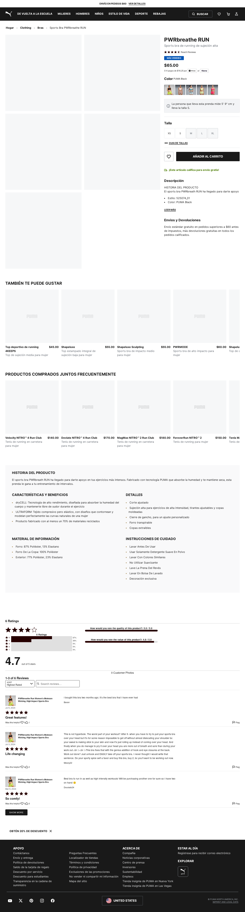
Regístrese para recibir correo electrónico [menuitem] (204, 853)
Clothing (25, 27)
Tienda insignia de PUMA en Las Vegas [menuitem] (147, 885)
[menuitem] (35, 14)
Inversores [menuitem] (129, 867)
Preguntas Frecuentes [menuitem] (82, 853)
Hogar (10, 27)
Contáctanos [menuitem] (21, 853)
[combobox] (19, 683)
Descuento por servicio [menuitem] (27, 871)
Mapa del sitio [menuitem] (78, 881)
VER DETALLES (137, 3)
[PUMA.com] (8, 14)
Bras (41, 27)
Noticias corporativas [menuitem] (136, 857)
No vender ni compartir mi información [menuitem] (93, 876)
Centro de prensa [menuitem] (133, 862)
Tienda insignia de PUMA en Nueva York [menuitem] (147, 881)
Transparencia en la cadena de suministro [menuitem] (32, 883)
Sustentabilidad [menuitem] (132, 871)
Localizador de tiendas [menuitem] (83, 857)
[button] (41, 637)
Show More (16, 812)
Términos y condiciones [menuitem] (84, 862)
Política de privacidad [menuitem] (83, 867)
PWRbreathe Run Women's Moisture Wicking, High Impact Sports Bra (35, 700)
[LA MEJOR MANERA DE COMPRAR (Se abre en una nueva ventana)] (183, 871)
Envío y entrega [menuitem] (23, 857)
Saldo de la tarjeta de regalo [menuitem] (31, 867)
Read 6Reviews (188, 52)
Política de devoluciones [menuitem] (28, 862)
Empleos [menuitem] (127, 876)
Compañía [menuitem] (128, 853)
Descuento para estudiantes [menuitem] (30, 876)
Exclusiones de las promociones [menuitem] (89, 871)
